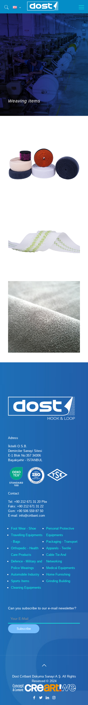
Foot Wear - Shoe (23, 528)
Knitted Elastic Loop (34, 138)
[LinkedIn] (47, 698)
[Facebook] (34, 698)
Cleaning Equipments (26, 587)
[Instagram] (53, 698)
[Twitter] (40, 698)
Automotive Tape (31, 214)
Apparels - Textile (58, 548)
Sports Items (20, 581)
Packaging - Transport (61, 541)
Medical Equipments (60, 568)
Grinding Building (58, 581)
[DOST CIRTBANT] (44, 6)
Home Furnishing (58, 574)
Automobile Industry (25, 574)
